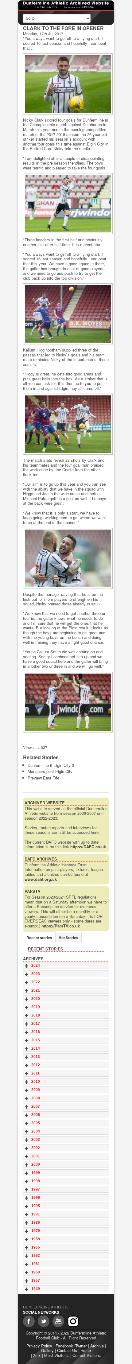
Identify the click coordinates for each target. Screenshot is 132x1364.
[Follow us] (43, 1321)
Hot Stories (68, 937)
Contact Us (67, 1350)
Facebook (64, 1346)
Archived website (45, 803)
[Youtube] (58, 1321)
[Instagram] (73, 1321)
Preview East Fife (43, 778)
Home (85, 1350)
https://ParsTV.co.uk (60, 926)
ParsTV (33, 891)
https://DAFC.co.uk (88, 846)
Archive (97, 1346)
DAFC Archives (41, 859)
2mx (37, 1355)
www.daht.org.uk (41, 879)
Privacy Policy (39, 1346)
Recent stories (39, 937)
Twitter (81, 1346)
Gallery (47, 1350)
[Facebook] (29, 1321)
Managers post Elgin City (50, 771)
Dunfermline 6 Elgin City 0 (51, 765)
